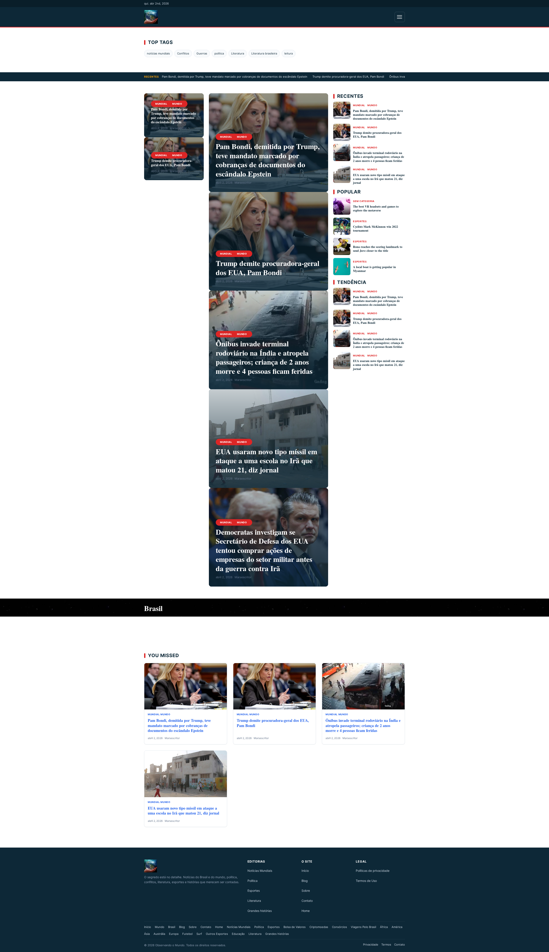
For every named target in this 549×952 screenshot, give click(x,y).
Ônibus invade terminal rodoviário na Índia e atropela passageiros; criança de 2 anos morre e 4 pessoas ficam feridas (264, 357)
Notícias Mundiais (259, 870)
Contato (307, 900)
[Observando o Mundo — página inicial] (151, 17)
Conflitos (183, 53)
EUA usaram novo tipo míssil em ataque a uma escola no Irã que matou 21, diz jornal (266, 460)
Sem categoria (363, 201)
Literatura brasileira (264, 53)
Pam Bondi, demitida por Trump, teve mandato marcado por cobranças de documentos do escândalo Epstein (234, 76)
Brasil (171, 927)
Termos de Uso (366, 881)
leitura (288, 53)
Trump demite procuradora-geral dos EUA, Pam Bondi (348, 76)
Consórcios (339, 927)
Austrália (159, 933)
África (384, 927)
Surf (199, 933)
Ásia (147, 933)
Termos (386, 944)
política (219, 53)
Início (305, 870)
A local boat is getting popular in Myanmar (374, 269)
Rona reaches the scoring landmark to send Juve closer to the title (377, 248)
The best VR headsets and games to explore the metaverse (376, 208)
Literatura (237, 53)
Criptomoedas (318, 927)
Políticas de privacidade (372, 870)
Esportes (360, 221)
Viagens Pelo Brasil (363, 927)
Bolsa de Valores (295, 927)
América (397, 927)
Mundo (177, 103)
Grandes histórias (259, 911)
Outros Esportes (217, 933)
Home (306, 911)
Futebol (187, 933)
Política (252, 881)
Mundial (161, 103)
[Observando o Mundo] (193, 866)
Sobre (306, 890)
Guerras (201, 53)
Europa (173, 933)
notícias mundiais (158, 53)
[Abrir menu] (400, 17)
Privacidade (370, 944)
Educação (238, 933)
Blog (305, 881)
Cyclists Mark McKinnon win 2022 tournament (375, 228)
